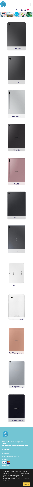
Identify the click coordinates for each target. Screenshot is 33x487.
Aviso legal (5, 459)
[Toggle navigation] (28, 4)
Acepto (26, 484)
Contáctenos (5, 453)
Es (16, 9)
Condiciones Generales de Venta (10, 456)
